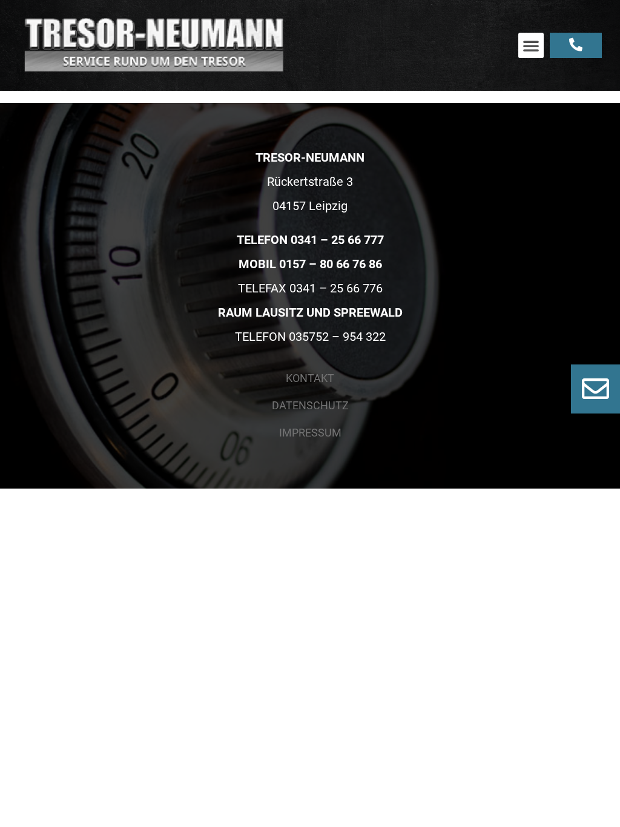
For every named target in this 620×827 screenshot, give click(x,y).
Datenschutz (310, 405)
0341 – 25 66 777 (337, 239)
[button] (531, 45)
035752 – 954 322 (337, 336)
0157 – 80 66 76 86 (330, 264)
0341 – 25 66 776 (336, 288)
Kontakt (310, 378)
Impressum (310, 432)
